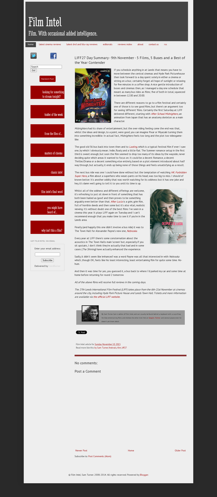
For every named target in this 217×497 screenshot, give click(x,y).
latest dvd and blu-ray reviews (81, 44)
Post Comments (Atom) (99, 456)
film (119, 347)
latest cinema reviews (50, 44)
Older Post (180, 450)
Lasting (133, 146)
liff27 (124, 347)
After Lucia (117, 201)
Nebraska (132, 231)
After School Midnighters (164, 113)
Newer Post (81, 450)
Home (131, 450)
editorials (107, 44)
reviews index (125, 44)
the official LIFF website (106, 296)
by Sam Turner (101, 347)
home (31, 44)
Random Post (47, 79)
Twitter (157, 318)
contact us (154, 44)
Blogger (144, 474)
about (140, 44)
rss (165, 44)
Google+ (151, 318)
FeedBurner (54, 266)
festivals (112, 347)
